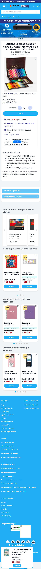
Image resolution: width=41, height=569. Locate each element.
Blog (2, 405)
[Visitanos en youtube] (33, 542)
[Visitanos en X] (28, 542)
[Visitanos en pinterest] (23, 542)
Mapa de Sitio (5, 425)
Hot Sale (3, 502)
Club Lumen (5, 412)
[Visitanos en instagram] (13, 542)
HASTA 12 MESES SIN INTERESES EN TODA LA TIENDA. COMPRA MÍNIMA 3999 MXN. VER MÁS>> (20, 21)
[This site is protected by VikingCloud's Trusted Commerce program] (25, 531)
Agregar (20, 113)
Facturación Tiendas (31, 405)
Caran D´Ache (13, 94)
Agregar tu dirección (11, 17)
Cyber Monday (6, 516)
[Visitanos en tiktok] (8, 542)
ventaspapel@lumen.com (12, 457)
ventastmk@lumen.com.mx (12, 480)
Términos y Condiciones (9, 449)
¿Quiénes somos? (7, 415)
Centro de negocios (10, 483)
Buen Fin (4, 509)
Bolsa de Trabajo (6, 408)
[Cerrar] (39, 20)
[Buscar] (36, 12)
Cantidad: (12, 108)
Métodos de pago (7, 446)
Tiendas (3, 418)
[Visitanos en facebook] (18, 542)
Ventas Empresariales (8, 432)
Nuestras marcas (7, 422)
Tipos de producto (7, 428)
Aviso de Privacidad (7, 443)
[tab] (18, 295)
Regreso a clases (6, 506)
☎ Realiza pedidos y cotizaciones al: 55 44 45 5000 (19, 1)
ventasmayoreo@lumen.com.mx (14, 491)
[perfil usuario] (34, 6)
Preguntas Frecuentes (31, 408)
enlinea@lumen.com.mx (11, 468)
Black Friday (5, 512)
